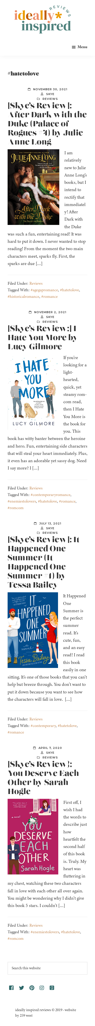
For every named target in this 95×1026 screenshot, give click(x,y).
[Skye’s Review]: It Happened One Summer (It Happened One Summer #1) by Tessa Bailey (44, 562)
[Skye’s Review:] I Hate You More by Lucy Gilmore (43, 338)
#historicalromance (23, 296)
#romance (49, 296)
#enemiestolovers (22, 501)
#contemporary (43, 725)
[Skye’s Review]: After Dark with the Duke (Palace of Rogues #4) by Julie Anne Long (47, 124)
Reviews (50, 99)
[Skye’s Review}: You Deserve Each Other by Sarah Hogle (43, 778)
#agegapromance (44, 290)
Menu (82, 47)
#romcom (16, 508)
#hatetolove (69, 290)
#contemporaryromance (50, 494)
